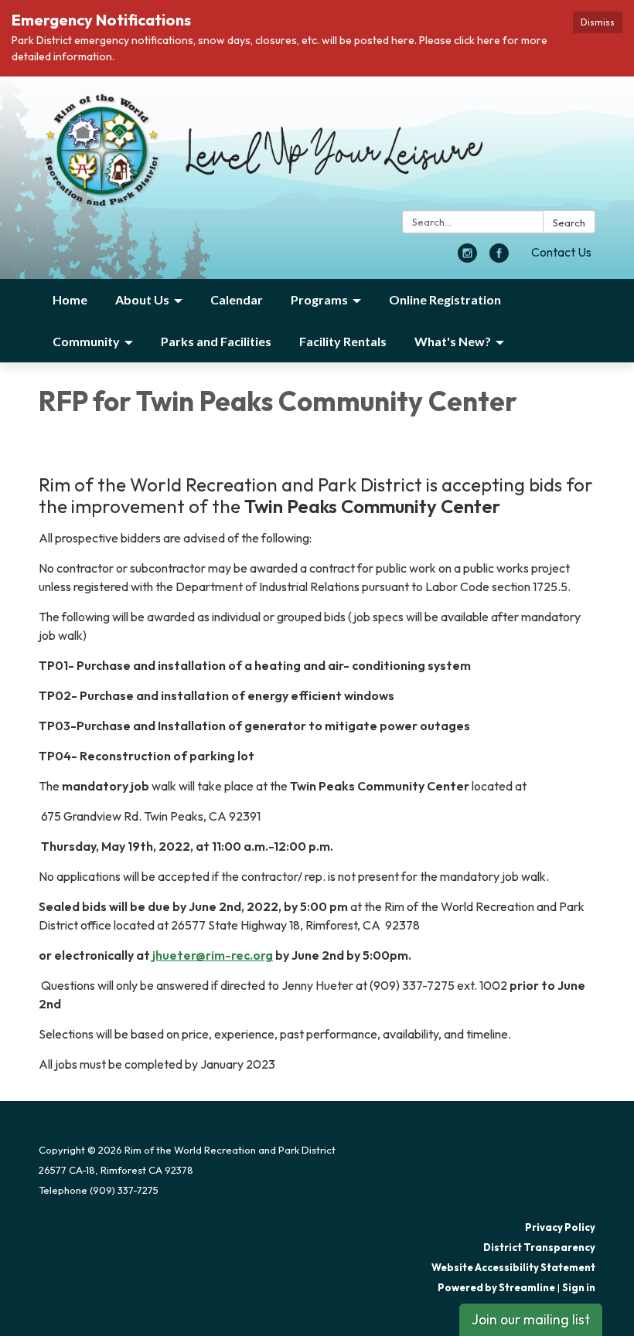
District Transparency (539, 1247)
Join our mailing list (531, 1319)
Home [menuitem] (70, 299)
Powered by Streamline (496, 1287)
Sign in (578, 1287)
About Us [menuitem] (142, 299)
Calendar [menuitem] (236, 299)
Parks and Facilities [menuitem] (216, 341)
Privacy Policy (560, 1227)
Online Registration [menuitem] (445, 299)
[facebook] (499, 258)
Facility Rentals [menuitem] (343, 341)
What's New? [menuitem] (452, 341)
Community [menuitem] (86, 341)
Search (569, 222)
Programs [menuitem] (319, 299)
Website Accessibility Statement (513, 1267)
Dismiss (598, 22)
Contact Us (561, 252)
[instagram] (467, 258)
